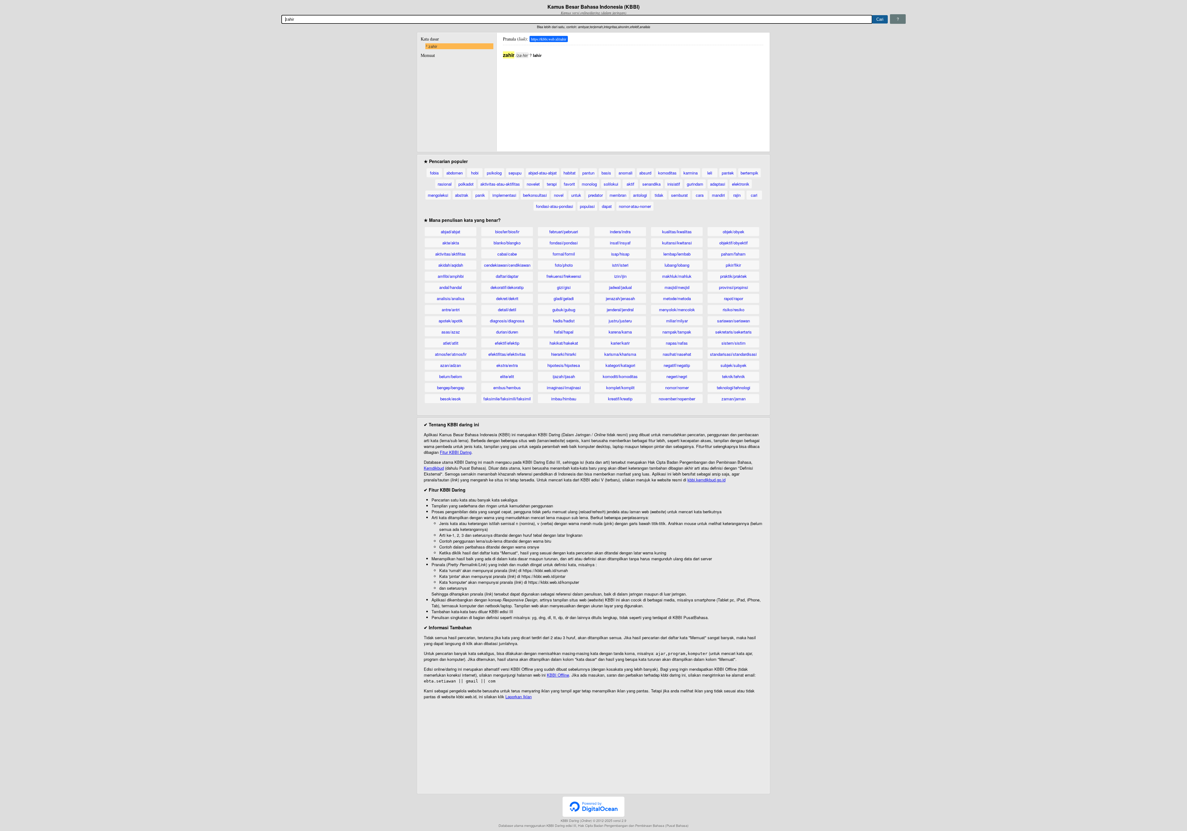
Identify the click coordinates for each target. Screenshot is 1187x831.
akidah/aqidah (450, 265)
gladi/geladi (564, 298)
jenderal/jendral (620, 309)
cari (754, 195)
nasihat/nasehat (677, 354)
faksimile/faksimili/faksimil (507, 399)
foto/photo (564, 265)
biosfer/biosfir (507, 232)
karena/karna (620, 332)
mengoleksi (438, 195)
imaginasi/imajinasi (564, 387)
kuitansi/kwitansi (677, 243)
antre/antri (451, 309)
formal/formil (564, 254)
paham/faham (733, 254)
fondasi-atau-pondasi (554, 206)
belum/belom (450, 376)
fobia (434, 173)
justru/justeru (620, 321)
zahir (432, 46)
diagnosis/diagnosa (507, 321)
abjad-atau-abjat (542, 173)
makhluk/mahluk (676, 276)
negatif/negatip (677, 365)
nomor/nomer (677, 387)
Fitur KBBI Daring (455, 452)
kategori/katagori (620, 365)
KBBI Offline (558, 675)
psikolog (494, 173)
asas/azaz (450, 332)
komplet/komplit (620, 387)
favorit (569, 184)
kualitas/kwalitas (677, 232)
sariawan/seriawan (733, 321)
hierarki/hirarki (563, 354)
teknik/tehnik (733, 376)
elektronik (740, 184)
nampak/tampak (676, 332)
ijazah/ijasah (564, 376)
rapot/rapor (733, 298)
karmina (690, 173)
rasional (445, 184)
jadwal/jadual (620, 287)
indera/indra (620, 232)
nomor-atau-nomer (635, 206)
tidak (659, 195)
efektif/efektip (507, 343)
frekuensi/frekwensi (564, 276)
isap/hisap (620, 254)
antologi (640, 195)
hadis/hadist (564, 321)
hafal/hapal (563, 332)
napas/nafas (677, 343)
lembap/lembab (677, 254)
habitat (570, 173)
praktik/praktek (733, 276)
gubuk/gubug (563, 309)
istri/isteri (620, 265)
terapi (552, 184)
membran (618, 195)
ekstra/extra (507, 365)
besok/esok (450, 399)
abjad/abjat (450, 232)
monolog (589, 184)
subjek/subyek (734, 365)
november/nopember (677, 399)
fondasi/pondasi (564, 243)
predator (595, 195)
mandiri (718, 195)
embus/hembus (507, 387)
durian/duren (507, 332)
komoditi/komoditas (620, 376)
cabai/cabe (507, 254)
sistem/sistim (733, 343)
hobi (475, 173)
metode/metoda (677, 298)
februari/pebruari (563, 232)
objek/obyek (733, 232)
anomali (625, 173)
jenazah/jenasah (620, 298)
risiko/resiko (733, 309)
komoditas (667, 173)
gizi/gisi (564, 287)
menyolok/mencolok (677, 309)
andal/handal (450, 287)
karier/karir (620, 343)
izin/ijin (620, 276)
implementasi (504, 195)
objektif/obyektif (733, 243)
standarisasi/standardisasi (733, 354)
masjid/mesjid (677, 287)
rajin (737, 195)
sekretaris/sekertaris (733, 332)
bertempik (749, 173)
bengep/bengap (450, 387)
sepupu (514, 173)
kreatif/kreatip (620, 399)
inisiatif (673, 184)
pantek (728, 173)
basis (606, 173)
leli (709, 173)
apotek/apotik (451, 321)
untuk (576, 195)
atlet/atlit (450, 343)
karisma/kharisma (620, 354)
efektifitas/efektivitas (507, 354)
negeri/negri (676, 376)
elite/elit (507, 376)
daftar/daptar (507, 276)
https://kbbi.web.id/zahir (548, 39)
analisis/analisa (450, 298)
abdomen (454, 173)
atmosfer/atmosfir (450, 354)
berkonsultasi (535, 195)
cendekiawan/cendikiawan (507, 265)
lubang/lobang (677, 265)
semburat (679, 195)
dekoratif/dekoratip (507, 287)
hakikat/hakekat (564, 343)
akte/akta (450, 243)
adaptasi (717, 184)
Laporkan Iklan (518, 697)
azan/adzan (450, 365)
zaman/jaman (733, 399)
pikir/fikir (733, 265)
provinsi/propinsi (733, 287)
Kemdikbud (434, 468)
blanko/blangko (507, 243)
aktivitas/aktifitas (450, 254)
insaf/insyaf (620, 243)
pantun (588, 173)
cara (700, 195)
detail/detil (507, 309)
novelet (533, 184)
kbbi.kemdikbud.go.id (706, 480)
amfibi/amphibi (451, 276)
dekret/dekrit (507, 298)
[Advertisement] (633, 101)
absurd (645, 173)
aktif (630, 184)
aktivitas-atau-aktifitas (500, 184)
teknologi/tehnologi (733, 387)
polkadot (466, 184)
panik (480, 195)
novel (559, 195)
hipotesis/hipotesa (563, 365)
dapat (607, 206)
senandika (651, 184)
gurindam (695, 184)
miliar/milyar (677, 321)
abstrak (461, 195)
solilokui (611, 184)
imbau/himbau (563, 399)
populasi (587, 206)
